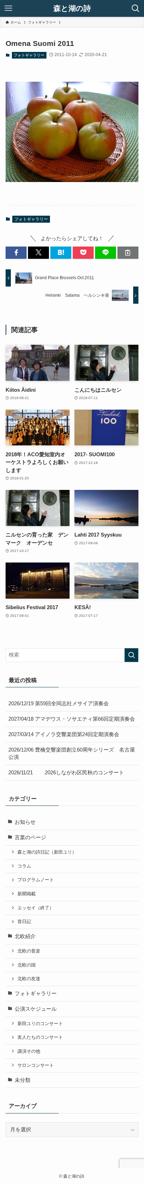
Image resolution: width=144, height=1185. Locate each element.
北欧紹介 (25, 936)
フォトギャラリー (29, 55)
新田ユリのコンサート (40, 1023)
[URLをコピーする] (127, 253)
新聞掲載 (26, 893)
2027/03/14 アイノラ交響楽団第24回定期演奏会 (63, 734)
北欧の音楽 (28, 951)
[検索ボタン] (135, 8)
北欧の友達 (28, 978)
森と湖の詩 (72, 8)
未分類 (22, 1080)
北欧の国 (26, 965)
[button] (16, 253)
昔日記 (24, 921)
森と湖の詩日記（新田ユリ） (47, 852)
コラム (24, 866)
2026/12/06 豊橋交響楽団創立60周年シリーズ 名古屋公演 (71, 753)
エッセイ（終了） (35, 907)
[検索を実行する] (131, 655)
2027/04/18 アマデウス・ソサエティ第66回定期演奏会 (71, 719)
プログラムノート (35, 879)
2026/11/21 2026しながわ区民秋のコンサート (66, 772)
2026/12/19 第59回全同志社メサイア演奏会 (58, 703)
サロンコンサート (35, 1065)
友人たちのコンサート (40, 1037)
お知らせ (25, 822)
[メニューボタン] (8, 8)
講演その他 (28, 1051)
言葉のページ (30, 837)
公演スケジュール (36, 1009)
